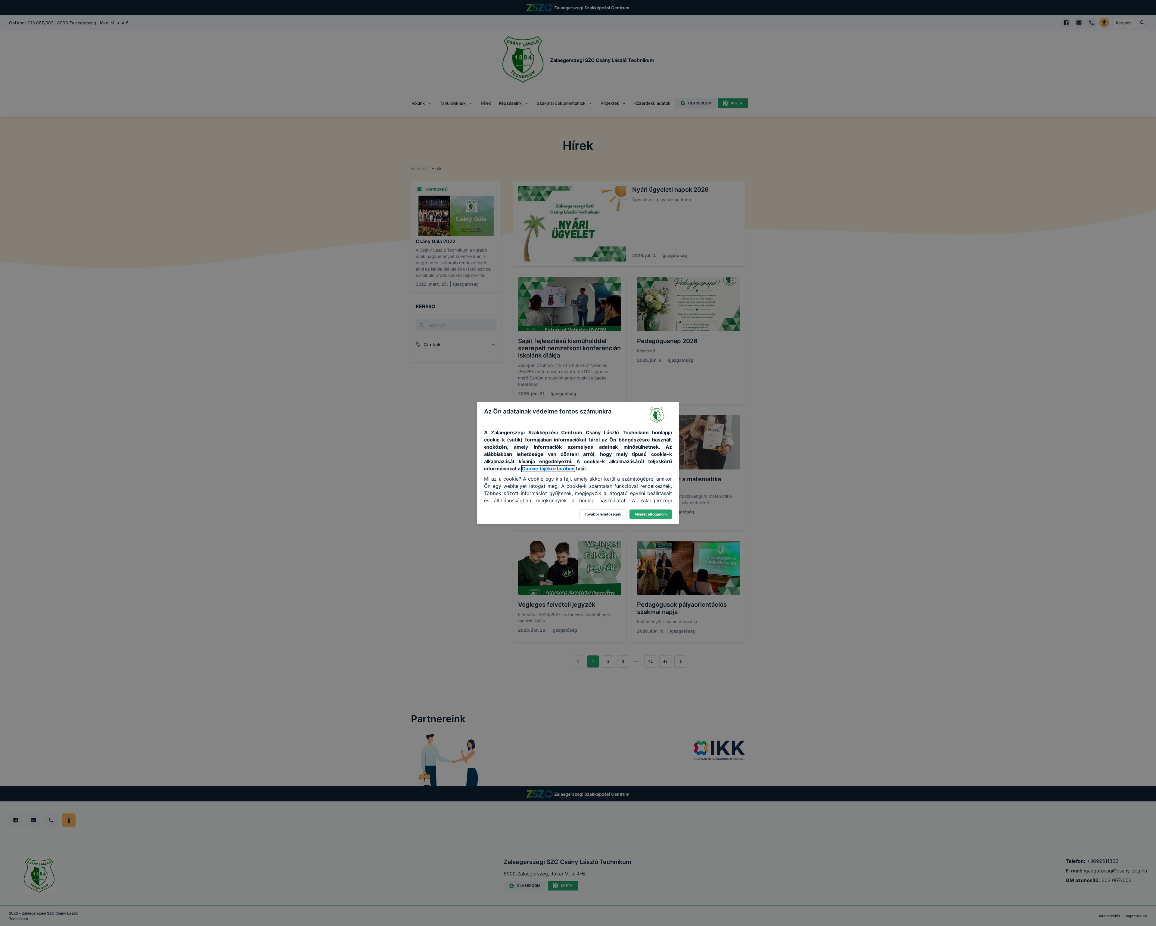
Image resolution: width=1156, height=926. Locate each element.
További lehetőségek (603, 514)
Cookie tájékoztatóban (548, 469)
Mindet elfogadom (651, 514)
